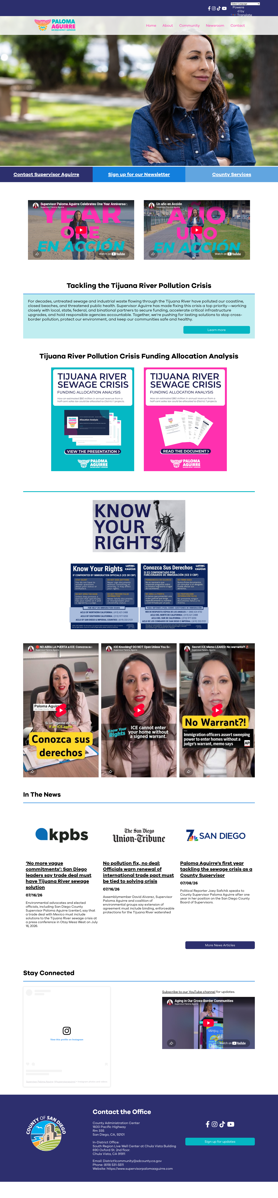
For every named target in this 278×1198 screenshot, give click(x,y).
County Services (231, 174)
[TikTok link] (219, 9)
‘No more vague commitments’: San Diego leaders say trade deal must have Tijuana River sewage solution (58, 875)
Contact (238, 25)
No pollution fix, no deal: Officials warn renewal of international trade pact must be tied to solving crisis (138, 872)
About (167, 25)
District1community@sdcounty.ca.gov (132, 1161)
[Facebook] (209, 9)
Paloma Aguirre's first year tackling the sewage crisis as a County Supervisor (216, 869)
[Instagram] (214, 9)
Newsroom (215, 25)
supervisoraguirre (66, 1081)
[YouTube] (230, 1125)
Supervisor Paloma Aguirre (39, 1081)
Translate (244, 15)
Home (151, 25)
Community (189, 25)
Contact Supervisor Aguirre (46, 174)
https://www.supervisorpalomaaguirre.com (140, 1169)
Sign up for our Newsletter (139, 174)
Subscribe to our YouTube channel (188, 992)
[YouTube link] (224, 9)
